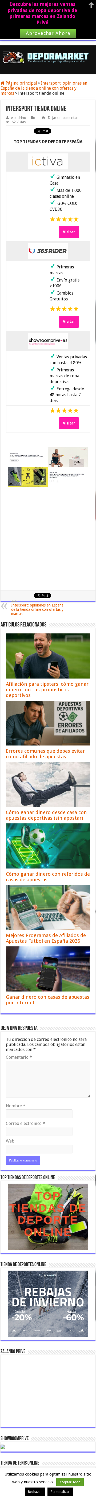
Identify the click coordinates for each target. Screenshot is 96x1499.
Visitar (69, 232)
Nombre (15, 1105)
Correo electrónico (25, 1123)
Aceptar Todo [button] (70, 1482)
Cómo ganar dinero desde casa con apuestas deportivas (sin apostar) (46, 815)
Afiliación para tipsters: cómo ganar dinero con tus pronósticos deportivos (47, 689)
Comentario (19, 1057)
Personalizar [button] (60, 1492)
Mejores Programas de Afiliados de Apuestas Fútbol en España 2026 (46, 938)
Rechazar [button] (35, 1492)
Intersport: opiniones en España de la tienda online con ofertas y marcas (44, 88)
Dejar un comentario (64, 118)
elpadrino (18, 118)
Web (10, 1141)
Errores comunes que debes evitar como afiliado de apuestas (45, 753)
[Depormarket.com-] (48, 57)
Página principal (21, 83)
